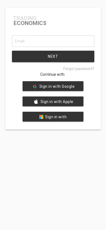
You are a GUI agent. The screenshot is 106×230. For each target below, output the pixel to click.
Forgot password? (78, 68)
